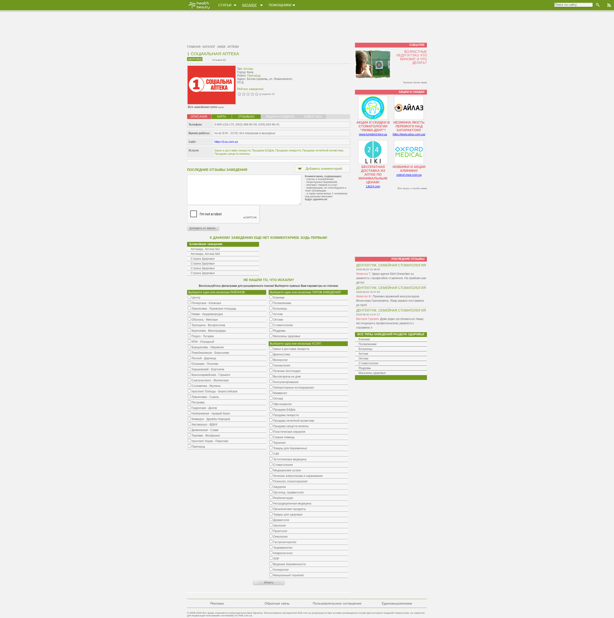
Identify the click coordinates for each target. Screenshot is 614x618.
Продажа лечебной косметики (322, 150)
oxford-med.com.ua (409, 175)
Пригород (253, 75)
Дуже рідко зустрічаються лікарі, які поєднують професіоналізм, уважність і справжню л (390, 323)
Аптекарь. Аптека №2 (205, 249)
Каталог (249, 5)
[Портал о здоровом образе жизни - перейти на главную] (199, 9)
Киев (221, 46)
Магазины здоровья (372, 373)
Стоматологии (368, 363)
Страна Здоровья (203, 258)
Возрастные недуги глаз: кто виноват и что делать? (411, 57)
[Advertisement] (320, 76)
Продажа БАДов (263, 150)
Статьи (224, 5)
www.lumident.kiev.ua (373, 134)
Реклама (217, 603)
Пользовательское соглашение (337, 603)
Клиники (364, 339)
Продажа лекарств (288, 150)
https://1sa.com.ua (226, 142)
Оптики (363, 358)
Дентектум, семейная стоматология (391, 265)
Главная (194, 46)
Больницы (365, 349)
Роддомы (365, 368)
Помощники (280, 5)
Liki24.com (373, 186)
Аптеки (233, 46)
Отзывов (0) (219, 60)
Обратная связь (277, 603)
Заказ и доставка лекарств (232, 150)
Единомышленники (397, 603)
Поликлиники (368, 344)
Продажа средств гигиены (232, 154)
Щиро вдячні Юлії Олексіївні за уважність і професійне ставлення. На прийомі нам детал (391, 278)
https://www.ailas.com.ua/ (409, 134)
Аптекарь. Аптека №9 (205, 254)
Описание (199, 116)
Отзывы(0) (246, 116)
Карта (221, 116)
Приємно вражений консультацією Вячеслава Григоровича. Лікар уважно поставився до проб (390, 301)
